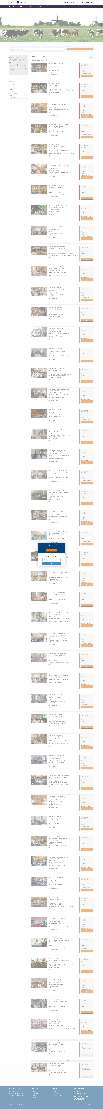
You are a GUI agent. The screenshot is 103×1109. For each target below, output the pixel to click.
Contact (38, 6)
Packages (21, 6)
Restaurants (30, 6)
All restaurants (51, 550)
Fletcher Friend (84, 2)
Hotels (14, 6)
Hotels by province (70, 2)
